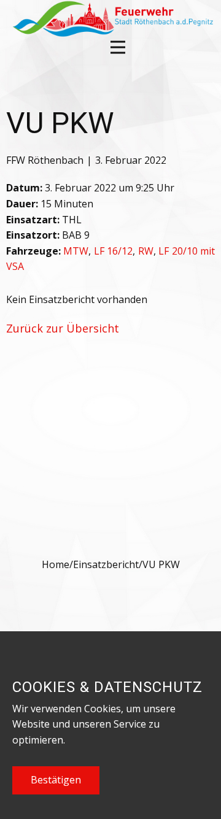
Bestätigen (56, 779)
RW (145, 251)
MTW (75, 251)
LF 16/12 (113, 251)
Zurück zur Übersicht (62, 328)
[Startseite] (111, 18)
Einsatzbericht (106, 564)
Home (55, 564)
